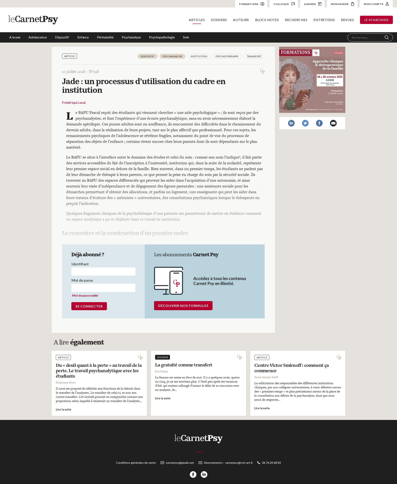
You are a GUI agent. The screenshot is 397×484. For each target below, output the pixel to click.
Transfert (254, 56)
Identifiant (80, 264)
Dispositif (62, 37)
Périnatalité (105, 37)
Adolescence (38, 37)
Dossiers (219, 20)
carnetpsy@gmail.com (180, 462)
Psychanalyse (131, 37)
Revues (347, 20)
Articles (197, 20)
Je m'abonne (376, 20)
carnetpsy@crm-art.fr (239, 462)
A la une (14, 37)
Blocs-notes (267, 20)
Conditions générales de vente (136, 462)
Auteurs (241, 20)
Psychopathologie (162, 37)
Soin (186, 37)
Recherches (296, 20)
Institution (199, 56)
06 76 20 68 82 (271, 462)
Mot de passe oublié (85, 295)
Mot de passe (82, 280)
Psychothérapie (227, 56)
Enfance (83, 37)
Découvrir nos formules (183, 306)
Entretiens (324, 20)
